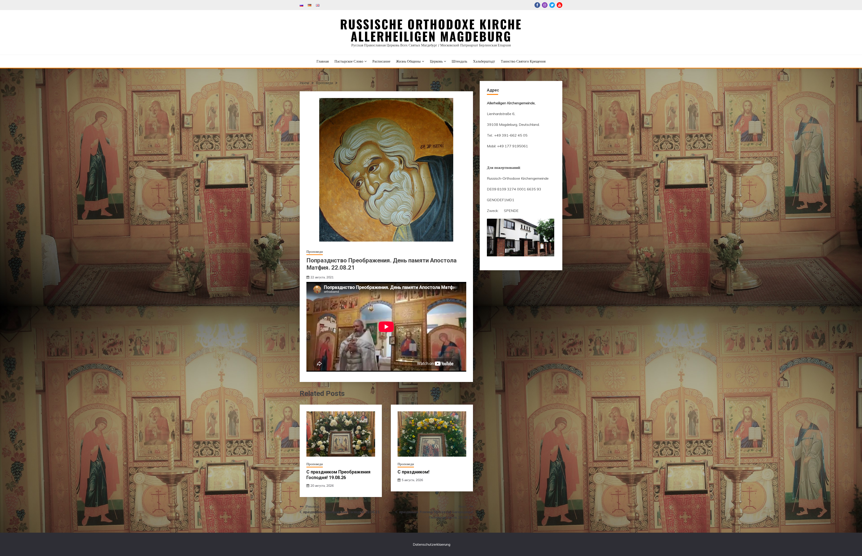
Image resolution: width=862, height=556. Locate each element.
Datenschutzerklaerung (431, 544)
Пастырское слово (348, 61)
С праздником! (413, 472)
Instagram (545, 5)
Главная (323, 61)
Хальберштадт (484, 61)
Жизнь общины (408, 61)
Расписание (381, 61)
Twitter (552, 5)
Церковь (436, 61)
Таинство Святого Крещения (523, 61)
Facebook (537, 5)
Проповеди (314, 251)
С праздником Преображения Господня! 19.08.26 (338, 474)
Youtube (559, 5)
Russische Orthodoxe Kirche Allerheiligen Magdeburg (431, 30)
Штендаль (459, 61)
